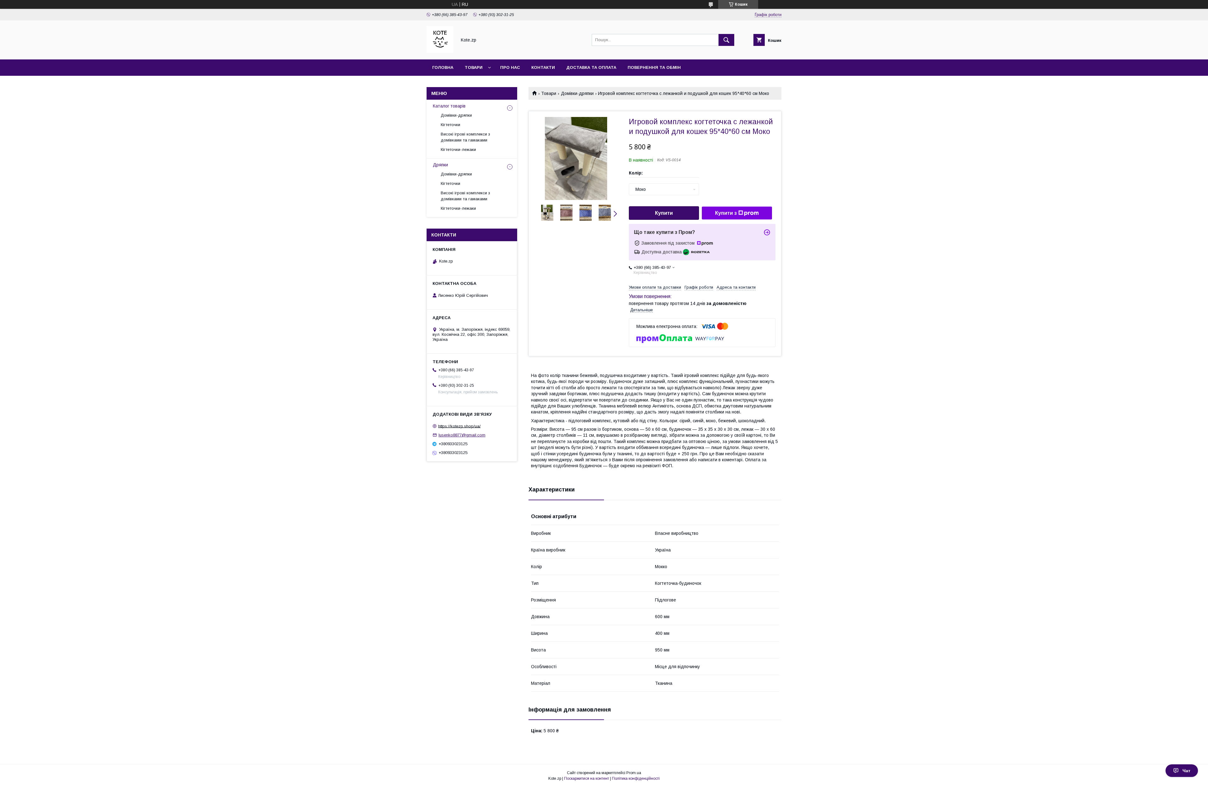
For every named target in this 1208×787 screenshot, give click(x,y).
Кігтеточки (450, 124)
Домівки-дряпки (577, 93)
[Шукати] (726, 40)
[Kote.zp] (440, 51)
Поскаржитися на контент (586, 778)
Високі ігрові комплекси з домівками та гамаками (465, 137)
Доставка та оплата (591, 67)
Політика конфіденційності (636, 778)
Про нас (510, 67)
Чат (1186, 770)
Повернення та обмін (654, 67)
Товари (474, 67)
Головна (442, 67)
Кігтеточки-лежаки (458, 149)
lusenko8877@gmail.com (462, 435)
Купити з (726, 213)
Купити (664, 213)
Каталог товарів (449, 105)
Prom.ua (633, 773)
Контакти (543, 67)
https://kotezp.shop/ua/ (459, 426)
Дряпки (440, 164)
